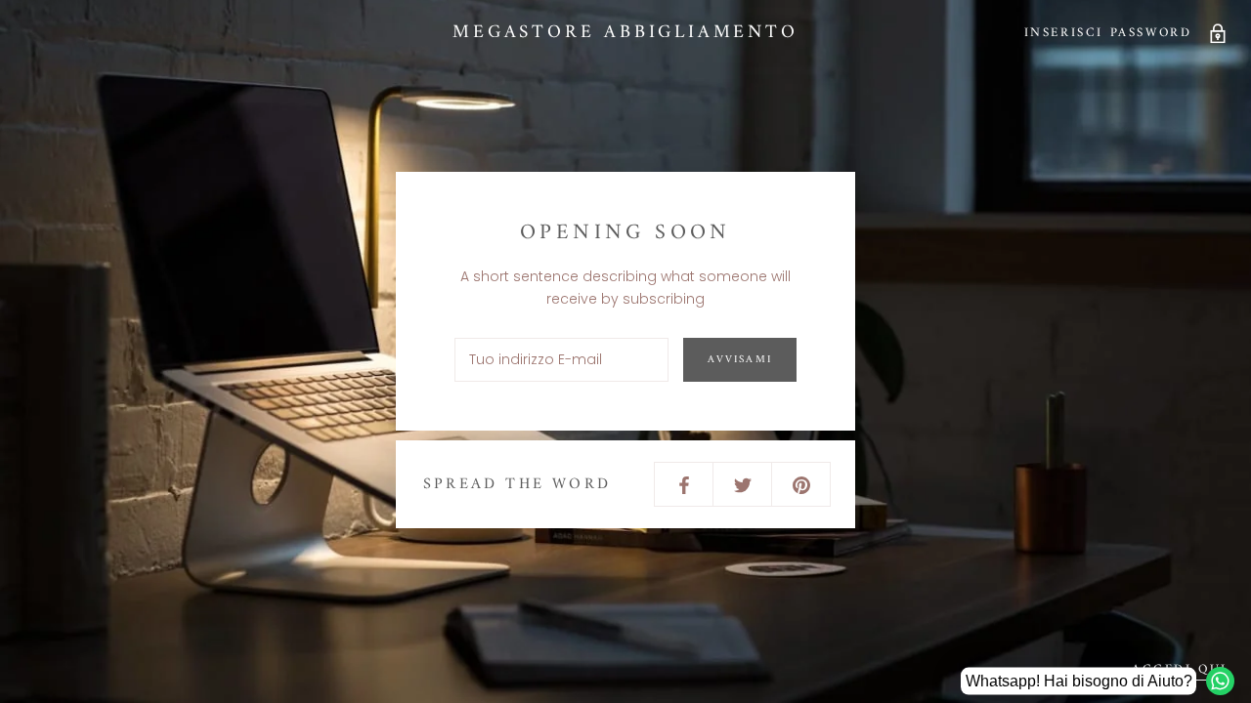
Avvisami (740, 360)
